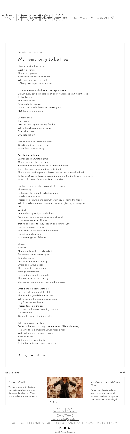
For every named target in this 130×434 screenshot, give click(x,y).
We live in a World (17, 381)
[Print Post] (44, 355)
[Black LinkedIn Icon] (60, 428)
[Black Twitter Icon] (65, 428)
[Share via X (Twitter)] (25, 355)
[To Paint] (65, 387)
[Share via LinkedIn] (31, 355)
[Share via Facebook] (19, 355)
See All (122, 372)
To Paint (53, 402)
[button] (112, 17)
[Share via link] (38, 355)
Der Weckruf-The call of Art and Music (105, 383)
